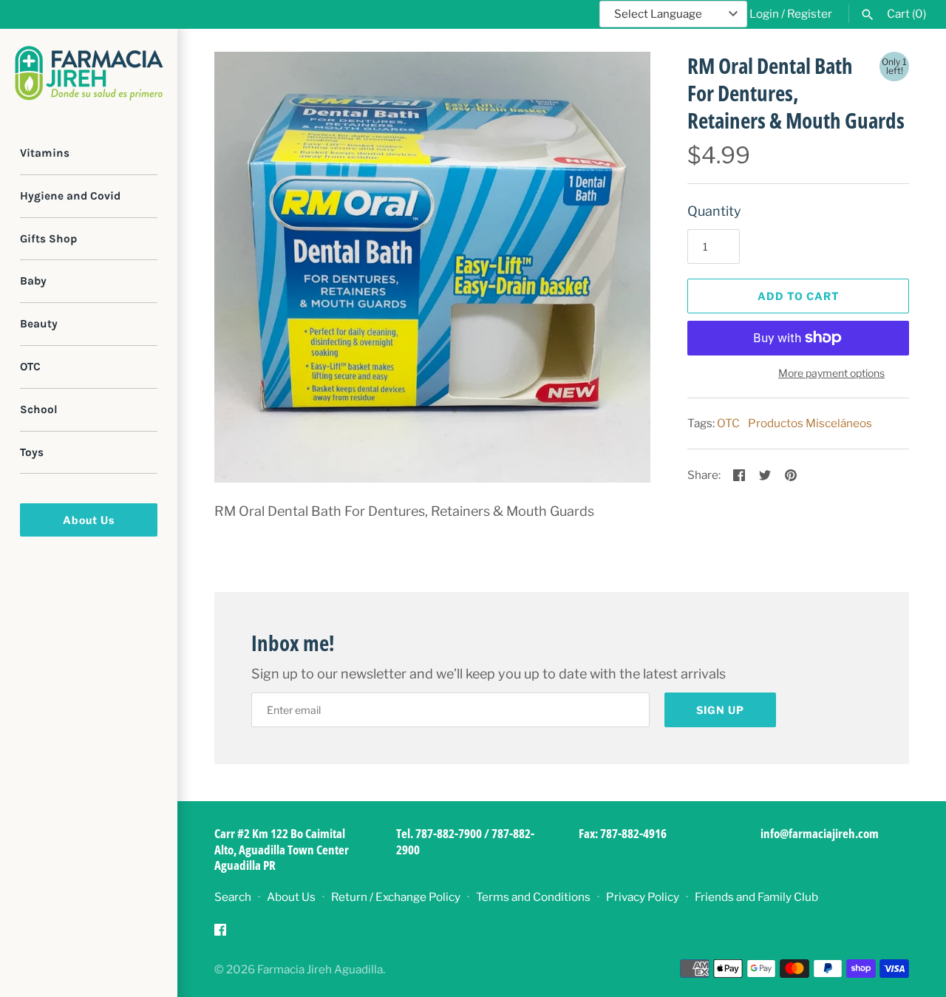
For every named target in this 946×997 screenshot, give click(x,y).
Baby (33, 280)
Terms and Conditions (533, 897)
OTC (30, 366)
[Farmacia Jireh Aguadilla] (88, 73)
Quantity (714, 211)
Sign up (720, 710)
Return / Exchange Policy (395, 897)
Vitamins (44, 153)
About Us (89, 520)
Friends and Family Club (756, 897)
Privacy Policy (642, 897)
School (39, 409)
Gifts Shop (48, 238)
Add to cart (799, 296)
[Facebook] (220, 934)
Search (232, 897)
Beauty (39, 323)
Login (764, 14)
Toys (32, 452)
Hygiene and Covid (70, 196)
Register (809, 14)
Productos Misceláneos (810, 423)
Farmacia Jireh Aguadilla (320, 969)
